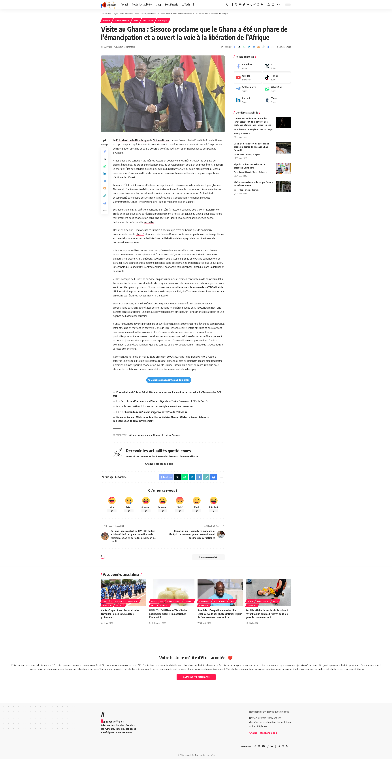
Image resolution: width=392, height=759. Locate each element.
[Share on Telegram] (253, 46)
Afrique (133, 435)
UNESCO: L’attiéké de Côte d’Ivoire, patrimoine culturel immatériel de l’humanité (168, 614)
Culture (189, 601)
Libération (165, 435)
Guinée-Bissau (161, 140)
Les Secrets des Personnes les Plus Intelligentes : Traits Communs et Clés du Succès (162, 401)
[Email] (258, 46)
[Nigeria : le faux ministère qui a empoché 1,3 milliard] (283, 168)
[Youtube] (248, 77)
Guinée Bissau (122, 20)
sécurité (149, 222)
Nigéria (248, 172)
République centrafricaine (124, 601)
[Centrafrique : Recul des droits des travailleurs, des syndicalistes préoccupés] (123, 592)
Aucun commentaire (126, 46)
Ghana (106, 20)
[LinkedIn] (248, 4)
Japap (236, 190)
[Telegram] (254, 4)
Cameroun (261, 129)
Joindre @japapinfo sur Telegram (170, 379)
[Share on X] (239, 46)
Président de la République (132, 140)
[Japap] (108, 4)
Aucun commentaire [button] (210, 557)
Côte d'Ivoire (174, 601)
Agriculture (157, 601)
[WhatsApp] (258, 4)
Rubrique (163, 20)
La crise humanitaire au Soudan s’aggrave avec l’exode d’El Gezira (151, 412)
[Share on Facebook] (234, 46)
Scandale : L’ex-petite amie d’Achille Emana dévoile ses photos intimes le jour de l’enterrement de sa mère (220, 614)
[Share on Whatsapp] (244, 46)
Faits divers (239, 129)
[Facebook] (232, 4)
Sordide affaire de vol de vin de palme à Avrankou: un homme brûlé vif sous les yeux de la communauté (267, 614)
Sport (257, 154)
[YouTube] (240, 4)
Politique (148, 20)
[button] (194, 4)
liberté (140, 234)
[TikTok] (244, 4)
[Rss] (262, 4)
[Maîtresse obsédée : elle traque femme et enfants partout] (283, 186)
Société (246, 133)
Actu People (250, 129)
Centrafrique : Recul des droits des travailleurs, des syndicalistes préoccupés (120, 614)
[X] (236, 4)
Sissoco (176, 435)
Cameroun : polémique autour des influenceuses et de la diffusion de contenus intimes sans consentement (252, 121)
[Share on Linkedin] (249, 46)
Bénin (250, 601)
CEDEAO (212, 287)
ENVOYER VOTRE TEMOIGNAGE (196, 677)
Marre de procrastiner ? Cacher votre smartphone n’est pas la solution (154, 406)
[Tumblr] (251, 4)
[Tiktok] (277, 77)
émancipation (145, 435)
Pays (136, 20)
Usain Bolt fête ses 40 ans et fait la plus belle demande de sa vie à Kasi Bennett (251, 146)
